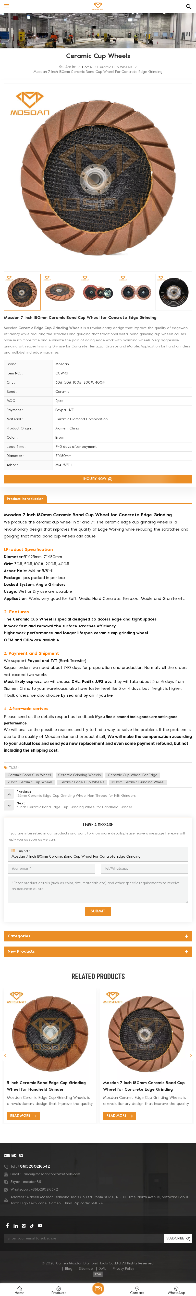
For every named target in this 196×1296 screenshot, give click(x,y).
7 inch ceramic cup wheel (30, 782)
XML (102, 1269)
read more (20, 1115)
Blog (68, 1269)
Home (87, 67)
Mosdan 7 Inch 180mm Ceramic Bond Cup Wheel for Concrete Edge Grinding (76, 856)
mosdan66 (32, 1182)
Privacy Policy (123, 1269)
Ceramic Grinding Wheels (79, 775)
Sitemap (86, 1269)
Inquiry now (95, 479)
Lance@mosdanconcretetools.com (51, 1174)
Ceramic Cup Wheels (114, 67)
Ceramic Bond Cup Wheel (29, 775)
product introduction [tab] (25, 499)
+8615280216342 (34, 1167)
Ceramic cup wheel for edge (132, 775)
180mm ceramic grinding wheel (138, 782)
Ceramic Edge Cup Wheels (81, 782)
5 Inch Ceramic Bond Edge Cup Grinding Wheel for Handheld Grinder (46, 1086)
